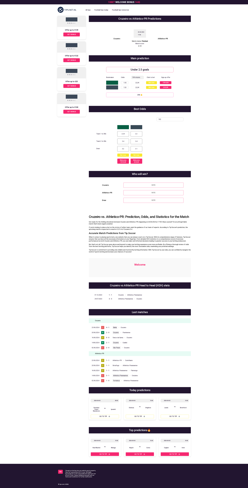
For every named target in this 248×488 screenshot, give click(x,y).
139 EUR (166, 83)
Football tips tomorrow (120, 10)
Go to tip (103, 416)
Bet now (151, 83)
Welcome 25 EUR (136, 161)
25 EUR (165, 87)
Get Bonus (71, 34)
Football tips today (101, 10)
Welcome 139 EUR (123, 161)
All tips (88, 10)
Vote (153, 185)
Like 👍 (139, 95)
